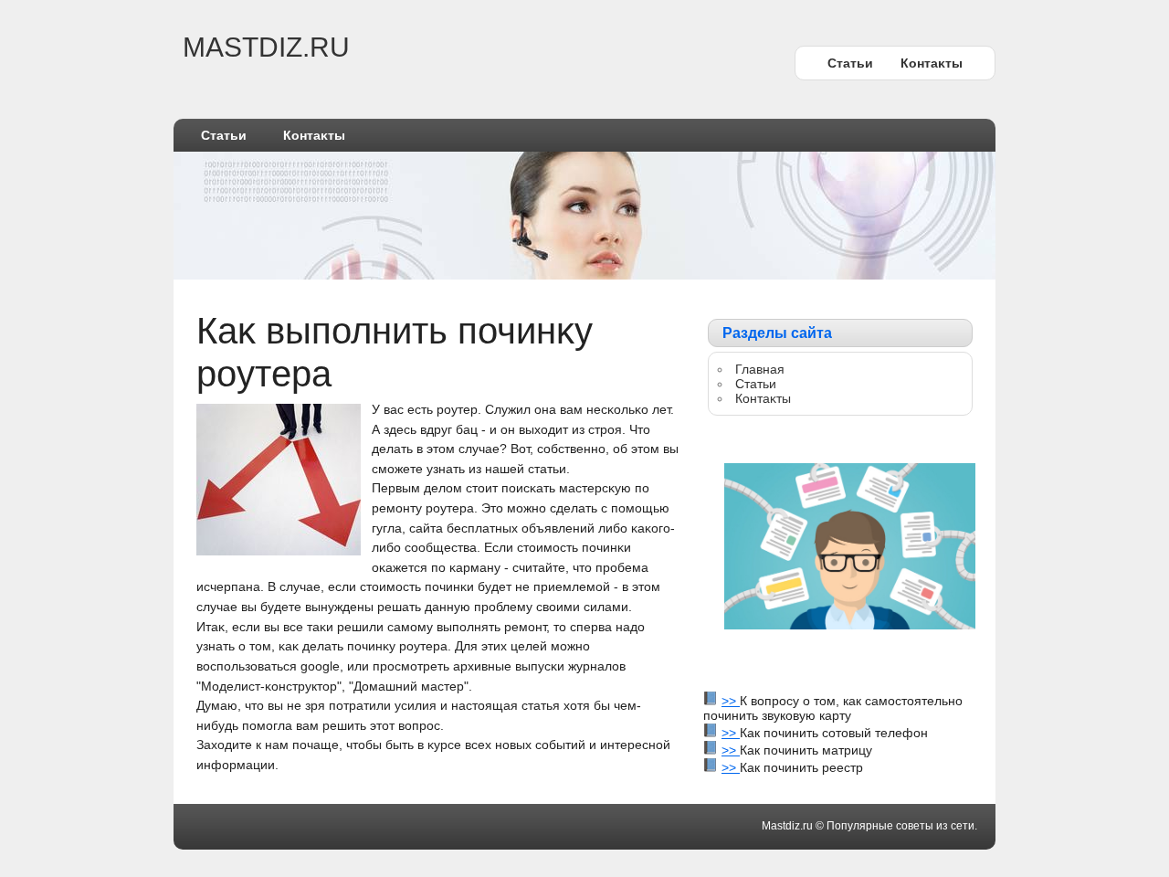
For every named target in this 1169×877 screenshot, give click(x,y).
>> (730, 700)
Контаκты (931, 63)
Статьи (850, 63)
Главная (760, 369)
